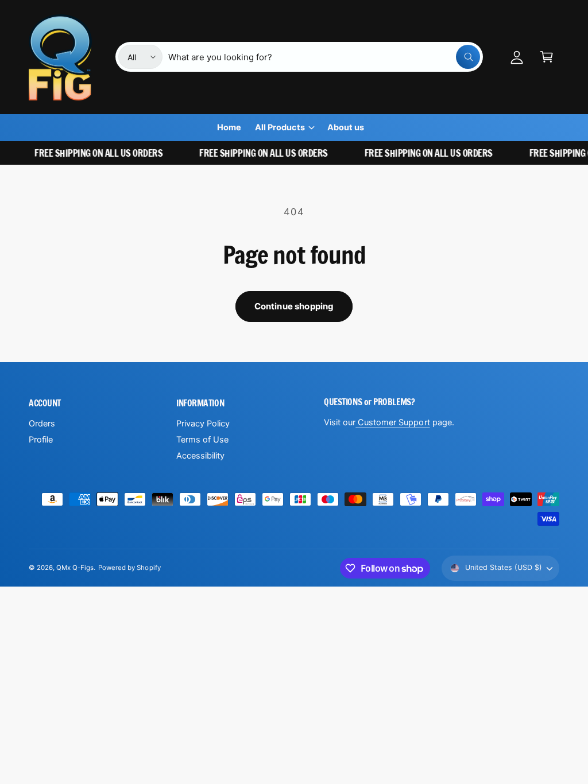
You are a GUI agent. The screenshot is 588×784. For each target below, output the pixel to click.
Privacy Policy (203, 423)
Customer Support (392, 422)
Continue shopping (294, 306)
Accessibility (200, 456)
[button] (547, 57)
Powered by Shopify (129, 568)
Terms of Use (202, 439)
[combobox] (324, 57)
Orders (42, 423)
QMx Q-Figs (75, 568)
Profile (41, 439)
